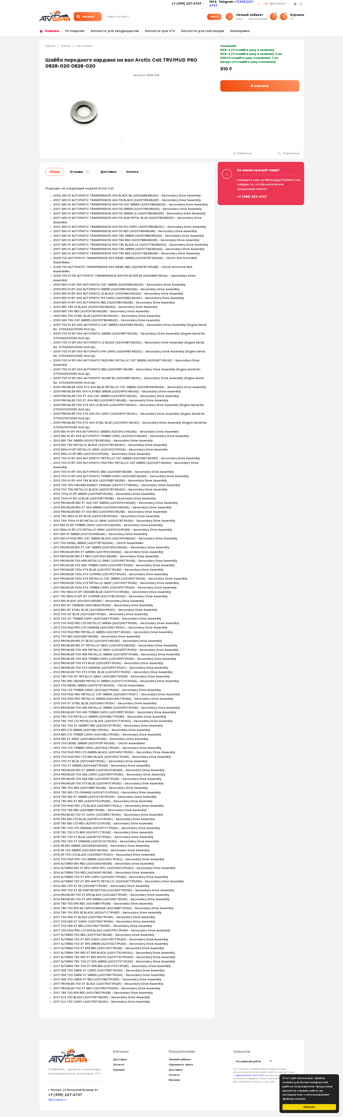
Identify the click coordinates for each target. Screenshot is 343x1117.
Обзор (54, 172)
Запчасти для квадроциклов (115, 31)
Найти (214, 16)
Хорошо (309, 1107)
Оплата (132, 172)
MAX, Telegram (221, 2)
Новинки (52, 31)
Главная (50, 46)
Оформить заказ (181, 1064)
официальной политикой (249, 1075)
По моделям (75, 31)
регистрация (258, 18)
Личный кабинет (180, 1059)
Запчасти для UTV (160, 31)
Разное (66, 46)
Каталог (88, 16)
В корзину (260, 86)
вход (239, 18)
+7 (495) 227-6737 (186, 3)
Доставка (108, 172)
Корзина (119, 1069)
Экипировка (240, 31)
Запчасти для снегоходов (202, 31)
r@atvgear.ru (277, 3)
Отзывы (79, 172)
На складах (84, 46)
